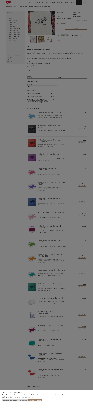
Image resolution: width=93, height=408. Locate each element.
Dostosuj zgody (24, 400)
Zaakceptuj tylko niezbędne (10, 400)
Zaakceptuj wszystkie (35, 400)
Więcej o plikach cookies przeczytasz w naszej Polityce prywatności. (17, 397)
